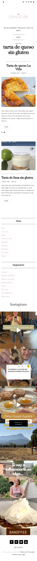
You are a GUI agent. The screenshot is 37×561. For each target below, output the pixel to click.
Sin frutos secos (6, 239)
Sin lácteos (5, 249)
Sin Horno (29, 173)
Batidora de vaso (7, 282)
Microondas (5, 296)
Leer (6, 127)
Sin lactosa (5, 252)
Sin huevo (4, 245)
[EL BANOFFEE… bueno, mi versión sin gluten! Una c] (18, 516)
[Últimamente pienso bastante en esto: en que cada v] (18, 479)
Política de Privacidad (27, 552)
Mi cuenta (18, 547)
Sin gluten (4, 242)
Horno (3, 286)
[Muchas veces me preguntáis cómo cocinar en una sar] (18, 404)
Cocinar (22, 61)
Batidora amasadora (8, 275)
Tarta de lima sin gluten (17, 178)
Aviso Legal (21, 554)
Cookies (14, 554)
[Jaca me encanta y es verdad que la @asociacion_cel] (18, 442)
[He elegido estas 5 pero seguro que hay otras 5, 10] (18, 367)
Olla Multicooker (7, 293)
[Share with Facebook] (2, 132)
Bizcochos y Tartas (12, 61)
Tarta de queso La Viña (18, 67)
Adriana (23, 73)
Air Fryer (4, 272)
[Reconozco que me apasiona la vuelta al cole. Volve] (18, 330)
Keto (3, 228)
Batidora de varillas (7, 279)
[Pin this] (5, 132)
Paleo (3, 235)
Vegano (3, 256)
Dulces (28, 61)
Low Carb (4, 232)
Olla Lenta (4, 289)
